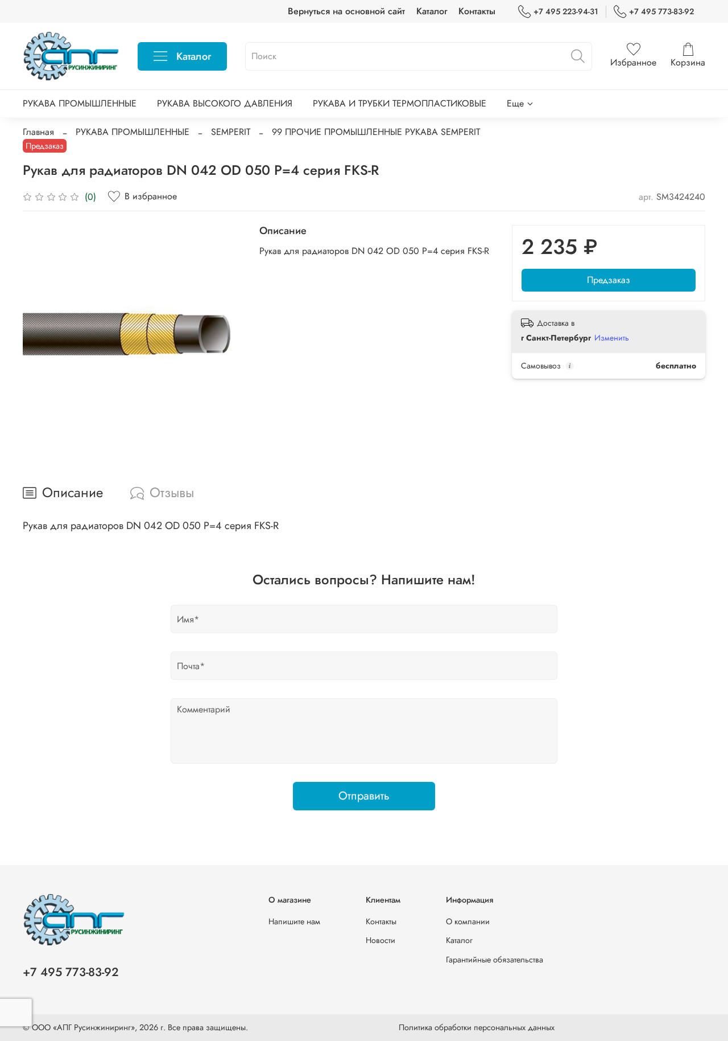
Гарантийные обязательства (494, 959)
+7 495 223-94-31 (565, 11)
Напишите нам (294, 921)
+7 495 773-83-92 (661, 11)
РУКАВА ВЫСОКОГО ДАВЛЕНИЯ (224, 103)
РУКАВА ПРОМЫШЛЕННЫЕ (79, 103)
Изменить (611, 338)
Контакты (476, 11)
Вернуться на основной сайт (346, 11)
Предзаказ (608, 279)
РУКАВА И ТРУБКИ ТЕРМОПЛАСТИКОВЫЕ (399, 103)
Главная (38, 131)
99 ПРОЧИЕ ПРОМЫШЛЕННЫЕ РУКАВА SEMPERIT (376, 131)
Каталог (431, 11)
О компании (468, 921)
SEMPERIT (230, 131)
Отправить (364, 796)
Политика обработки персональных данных (477, 1027)
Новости (380, 940)
